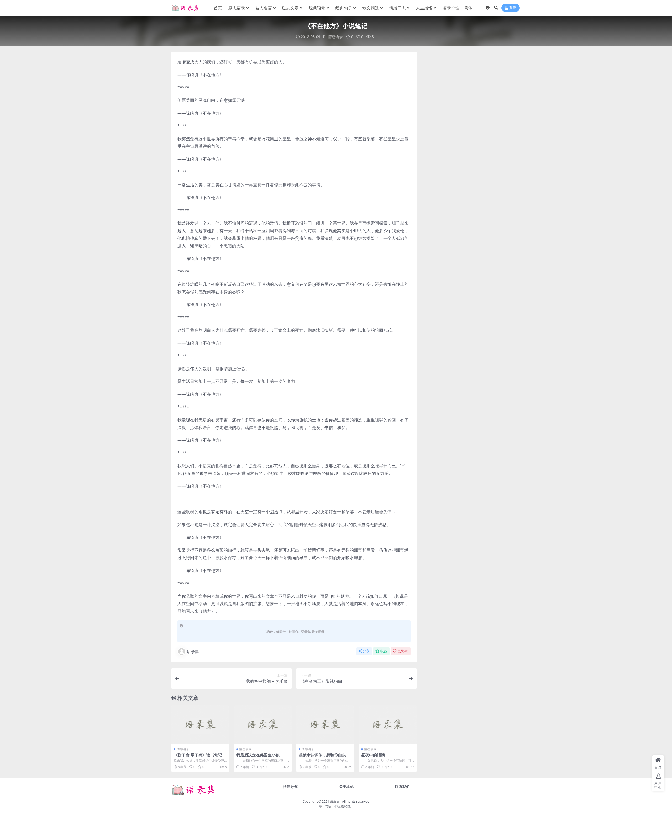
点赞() (402, 651)
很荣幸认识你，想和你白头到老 (324, 757)
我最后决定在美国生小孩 (258, 755)
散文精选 (370, 8)
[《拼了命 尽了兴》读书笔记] (200, 724)
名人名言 (263, 8)
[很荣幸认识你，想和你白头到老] (325, 724)
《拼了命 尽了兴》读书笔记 (198, 755)
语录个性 (451, 8)
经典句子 (343, 8)
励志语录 (236, 8)
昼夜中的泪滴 (373, 755)
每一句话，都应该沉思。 (336, 806)
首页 (218, 8)
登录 (512, 8)
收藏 (383, 651)
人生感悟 (424, 8)
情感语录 (335, 36)
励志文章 (290, 8)
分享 (366, 651)
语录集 (193, 651)
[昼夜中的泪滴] (388, 724)
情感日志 (397, 8)
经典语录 (317, 8)
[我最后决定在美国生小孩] (263, 724)
